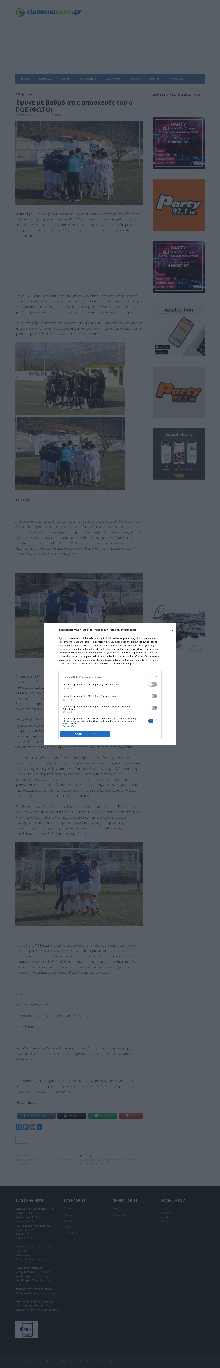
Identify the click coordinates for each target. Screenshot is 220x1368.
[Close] (169, 630)
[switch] (152, 684)
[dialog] (110, 684)
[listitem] (110, 677)
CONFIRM (81, 734)
